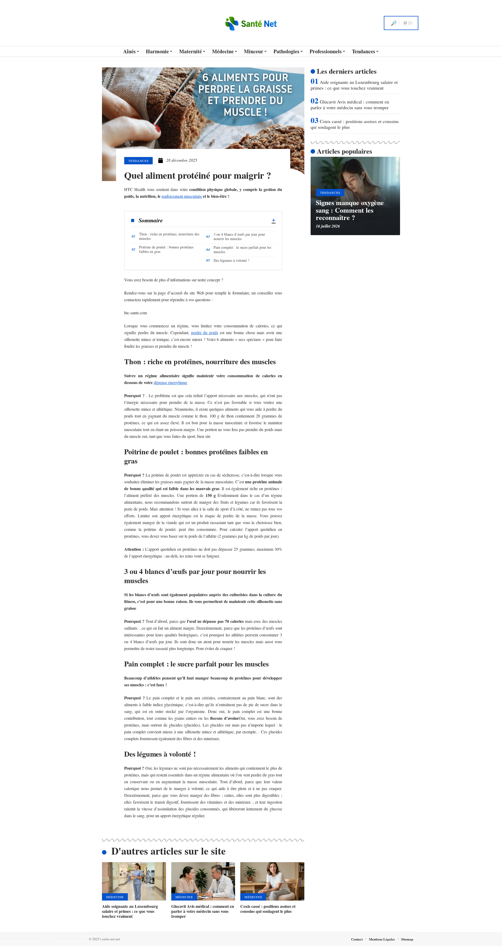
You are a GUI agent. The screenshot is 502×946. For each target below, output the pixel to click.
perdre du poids (204, 332)
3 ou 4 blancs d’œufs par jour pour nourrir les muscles (239, 236)
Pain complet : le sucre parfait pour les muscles (242, 249)
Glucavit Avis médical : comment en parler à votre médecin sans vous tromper (202, 911)
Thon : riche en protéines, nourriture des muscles (169, 236)
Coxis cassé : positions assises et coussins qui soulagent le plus (267, 908)
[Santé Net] (251, 23)
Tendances (138, 161)
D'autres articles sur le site (168, 851)
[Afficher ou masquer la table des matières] (219, 220)
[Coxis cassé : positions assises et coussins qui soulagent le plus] (272, 881)
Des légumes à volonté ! (231, 260)
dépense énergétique (170, 382)
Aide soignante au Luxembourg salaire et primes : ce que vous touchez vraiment (130, 911)
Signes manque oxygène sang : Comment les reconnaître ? (350, 210)
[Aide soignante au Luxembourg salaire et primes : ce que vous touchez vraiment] (134, 881)
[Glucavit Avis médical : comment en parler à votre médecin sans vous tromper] (203, 881)
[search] (394, 23)
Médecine (115, 897)
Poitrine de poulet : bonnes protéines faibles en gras (166, 249)
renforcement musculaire (182, 196)
